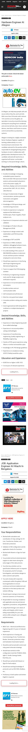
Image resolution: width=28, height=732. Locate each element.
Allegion (7, 380)
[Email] (20, 37)
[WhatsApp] (16, 37)
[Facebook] (9, 37)
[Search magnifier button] (24, 7)
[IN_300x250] (14, 421)
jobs (11, 380)
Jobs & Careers (8, 15)
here (10, 76)
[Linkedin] (13, 37)
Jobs (9, 18)
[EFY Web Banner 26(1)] (14, 70)
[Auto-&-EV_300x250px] (14, 107)
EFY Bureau (16, 29)
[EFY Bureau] (12, 30)
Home (3, 15)
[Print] (24, 37)
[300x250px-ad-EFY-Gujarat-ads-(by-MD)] (14, 444)
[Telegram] (5, 37)
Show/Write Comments (14, 398)
